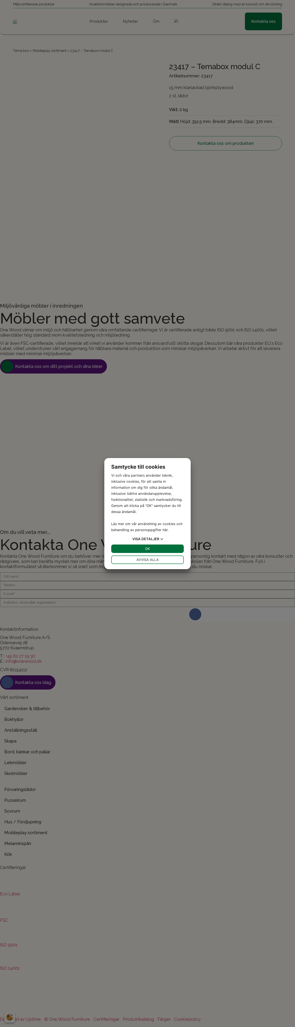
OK (147, 548)
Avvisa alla (147, 559)
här (165, 530)
